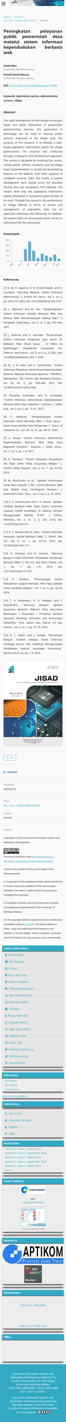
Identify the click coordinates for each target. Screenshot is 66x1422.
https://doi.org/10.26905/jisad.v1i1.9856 (33, 85)
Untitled (12, 772)
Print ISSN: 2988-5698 (33, 1305)
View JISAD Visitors (33, 1202)
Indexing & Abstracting (21, 1049)
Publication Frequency (21, 989)
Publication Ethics (18, 1002)
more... (9, 1170)
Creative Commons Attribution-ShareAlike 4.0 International (33, 1410)
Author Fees (15, 1043)
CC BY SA (28, 924)
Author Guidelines (18, 982)
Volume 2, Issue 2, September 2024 (26, 1153)
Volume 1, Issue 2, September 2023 (26, 1161)
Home (7, 16)
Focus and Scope (17, 975)
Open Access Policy (19, 1029)
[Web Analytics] (33, 1199)
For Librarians (12, 1089)
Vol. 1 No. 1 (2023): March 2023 (20, 20)
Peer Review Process (20, 995)
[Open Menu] (3, 3)
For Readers (11, 1080)
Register (13, 1127)
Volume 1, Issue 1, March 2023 (23, 1165)
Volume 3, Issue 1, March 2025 (23, 1148)
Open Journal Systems (15, 1096)
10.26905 (39, 1391)
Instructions (15, 1113)
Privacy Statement (18, 1016)
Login (12, 1134)
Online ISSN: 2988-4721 (33, 1326)
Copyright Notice (18, 1022)
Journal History (17, 1063)
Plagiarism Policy (18, 1036)
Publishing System (19, 1056)
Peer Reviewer (16, 962)
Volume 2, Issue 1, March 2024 (23, 1157)
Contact (13, 968)
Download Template (20, 1120)
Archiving (14, 1009)
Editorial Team (15, 955)
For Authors (11, 1085)
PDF (11, 757)
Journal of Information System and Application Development (32, 1375)
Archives (18, 16)
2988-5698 (28, 1388)
